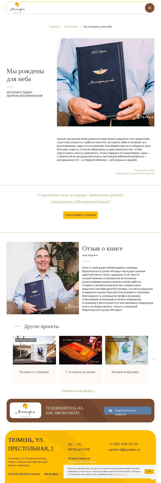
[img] (17, 8)
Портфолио (71, 26)
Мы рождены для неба (97, 26)
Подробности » (121, 474)
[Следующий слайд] (154, 359)
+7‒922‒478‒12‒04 (123, 444)
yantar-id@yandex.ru (124, 449)
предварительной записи (82, 461)
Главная (54, 26)
